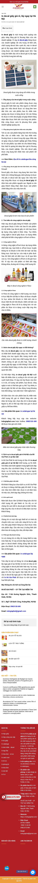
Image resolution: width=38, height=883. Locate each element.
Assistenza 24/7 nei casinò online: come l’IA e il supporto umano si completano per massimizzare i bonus (19, 703)
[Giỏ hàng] (34, 6)
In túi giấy (4, 740)
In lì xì (3, 774)
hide (10, 28)
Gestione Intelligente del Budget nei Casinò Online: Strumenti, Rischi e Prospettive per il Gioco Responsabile (18, 680)
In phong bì (5, 764)
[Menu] (2, 6)
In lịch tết (4, 771)
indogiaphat (20, 22)
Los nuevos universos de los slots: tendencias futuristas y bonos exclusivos (19, 696)
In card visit (5, 757)
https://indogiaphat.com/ (28, 817)
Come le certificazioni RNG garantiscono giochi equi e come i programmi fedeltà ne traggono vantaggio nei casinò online (19, 689)
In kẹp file (4, 751)
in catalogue (24, 766)
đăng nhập (13, 625)
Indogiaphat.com (8, 421)
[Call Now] (3, 797)
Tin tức (3, 13)
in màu (27, 782)
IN (21, 801)
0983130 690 (31, 421)
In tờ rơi (4, 761)
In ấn (22, 761)
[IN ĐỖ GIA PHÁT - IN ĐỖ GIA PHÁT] (18, 6)
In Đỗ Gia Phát (10, 577)
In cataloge (5, 744)
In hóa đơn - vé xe (7, 754)
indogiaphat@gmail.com (16, 611)
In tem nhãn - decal (7, 747)
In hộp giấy (5, 734)
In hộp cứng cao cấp (8, 737)
